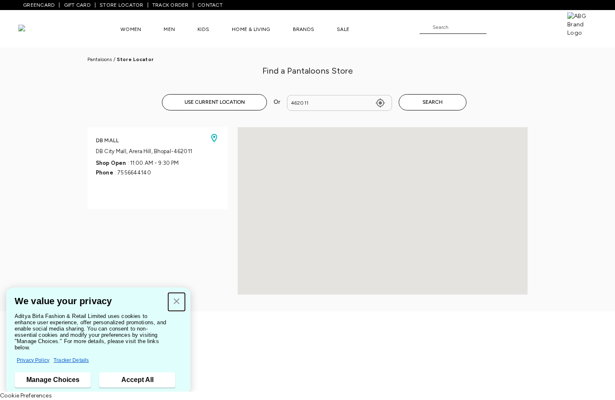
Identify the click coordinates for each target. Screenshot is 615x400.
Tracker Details (71, 360)
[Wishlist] (497, 27)
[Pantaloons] (34, 29)
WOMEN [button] (130, 29)
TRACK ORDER (170, 5)
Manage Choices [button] (52, 379)
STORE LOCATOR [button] (121, 5)
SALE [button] (343, 29)
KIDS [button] (203, 29)
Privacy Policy (33, 360)
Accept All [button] (137, 379)
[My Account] (520, 27)
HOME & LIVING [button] (251, 29)
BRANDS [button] (304, 29)
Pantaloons (99, 59)
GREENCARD (39, 5)
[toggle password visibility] (380, 103)
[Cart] (543, 26)
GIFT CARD (77, 5)
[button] (176, 302)
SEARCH (433, 102)
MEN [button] (169, 29)
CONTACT (210, 5)
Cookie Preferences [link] (26, 395)
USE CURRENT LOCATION (214, 102)
